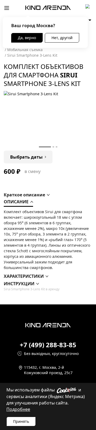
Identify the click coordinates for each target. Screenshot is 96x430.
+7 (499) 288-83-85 (48, 345)
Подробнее (18, 409)
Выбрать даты (26, 157)
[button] (27, 195)
